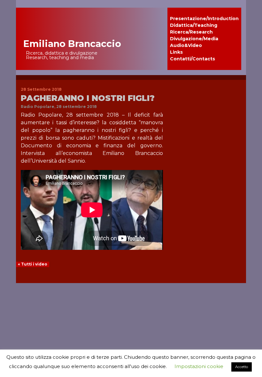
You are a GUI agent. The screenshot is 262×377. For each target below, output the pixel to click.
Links (176, 52)
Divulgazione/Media (194, 39)
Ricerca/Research (191, 32)
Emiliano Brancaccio (72, 43)
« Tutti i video (32, 264)
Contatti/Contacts (192, 59)
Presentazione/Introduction (204, 18)
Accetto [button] (241, 367)
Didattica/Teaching (193, 25)
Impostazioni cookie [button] (198, 366)
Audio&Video (186, 45)
